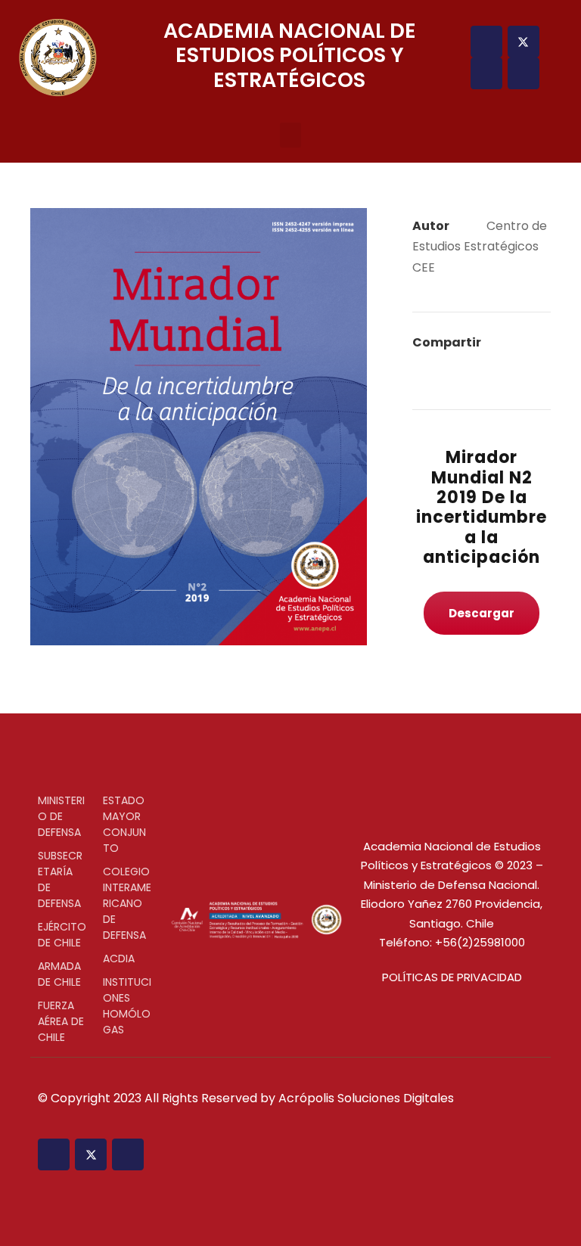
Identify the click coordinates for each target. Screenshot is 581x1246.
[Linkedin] (523, 73)
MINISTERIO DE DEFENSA (61, 816)
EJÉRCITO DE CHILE (62, 934)
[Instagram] (486, 73)
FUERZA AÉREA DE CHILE (61, 1021)
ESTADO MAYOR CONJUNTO (124, 824)
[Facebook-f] (486, 41)
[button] (290, 135)
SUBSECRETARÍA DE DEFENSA (60, 879)
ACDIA (119, 958)
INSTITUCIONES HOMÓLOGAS (127, 1005)
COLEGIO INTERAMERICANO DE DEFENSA (127, 903)
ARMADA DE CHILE (59, 974)
